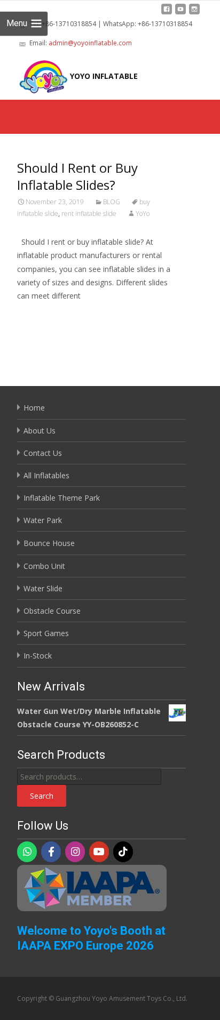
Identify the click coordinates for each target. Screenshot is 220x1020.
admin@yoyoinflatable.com (90, 42)
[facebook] (166, 13)
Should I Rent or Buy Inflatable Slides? (77, 176)
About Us (39, 430)
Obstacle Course (52, 611)
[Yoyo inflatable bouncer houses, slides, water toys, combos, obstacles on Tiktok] (123, 851)
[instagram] (194, 13)
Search (41, 796)
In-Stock (37, 655)
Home (34, 408)
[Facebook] (51, 851)
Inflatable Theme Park (61, 498)
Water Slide (42, 588)
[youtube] (180, 13)
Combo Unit (44, 566)
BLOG (111, 201)
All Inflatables (46, 475)
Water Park (42, 520)
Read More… (41, 315)
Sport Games (46, 633)
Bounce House (49, 543)
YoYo (143, 213)
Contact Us (42, 453)
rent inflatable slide (88, 213)
